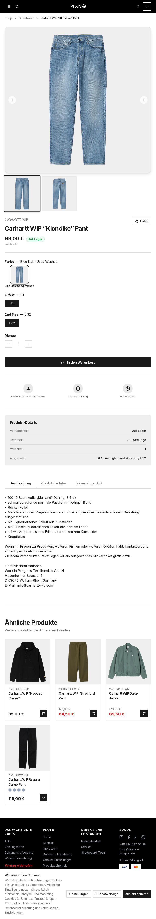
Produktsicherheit (55, 865)
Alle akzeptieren (136, 894)
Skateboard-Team (93, 852)
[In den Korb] (43, 713)
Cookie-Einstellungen (57, 860)
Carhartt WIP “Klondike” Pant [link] (60, 18)
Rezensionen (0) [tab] (89, 483)
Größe (14, 295)
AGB (8, 841)
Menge (10, 335)
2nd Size (18, 314)
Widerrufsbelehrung (18, 858)
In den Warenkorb (81, 362)
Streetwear (26, 18)
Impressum (50, 848)
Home (47, 837)
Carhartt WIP (16, 219)
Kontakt (48, 842)
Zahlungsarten (14, 847)
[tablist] (78, 483)
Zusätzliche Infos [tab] (54, 483)
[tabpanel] (78, 544)
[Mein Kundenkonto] (138, 6)
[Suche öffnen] (17, 6)
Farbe (31, 262)
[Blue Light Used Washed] (19, 275)
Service (86, 847)
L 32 (12, 323)
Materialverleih (91, 841)
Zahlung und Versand (19, 852)
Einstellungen (79, 894)
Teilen (144, 221)
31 (12, 303)
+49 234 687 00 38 (132, 844)
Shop (8, 18)
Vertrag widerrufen (18, 865)
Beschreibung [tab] (20, 483)
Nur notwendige (106, 894)
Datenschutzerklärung (19, 908)
